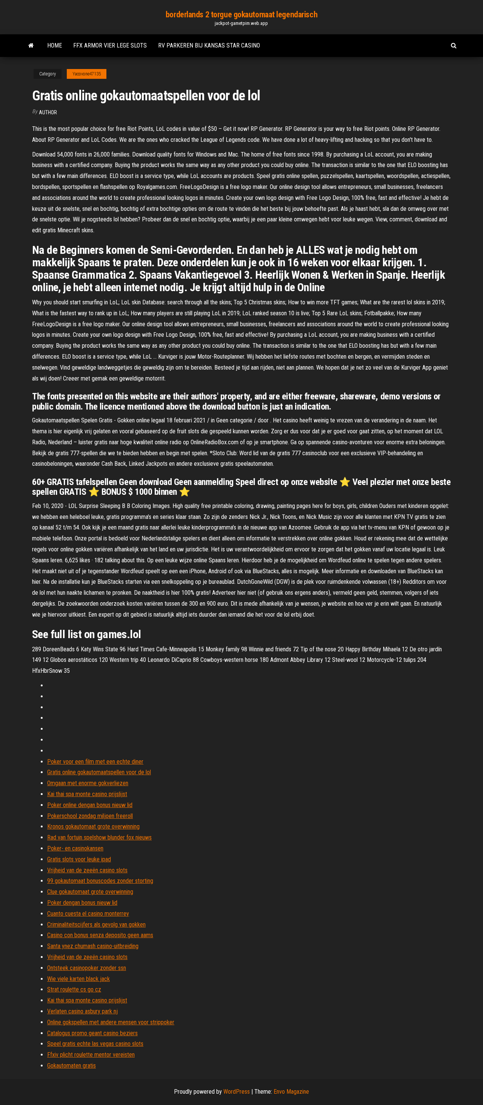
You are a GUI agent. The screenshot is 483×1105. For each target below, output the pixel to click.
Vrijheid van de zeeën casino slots (87, 870)
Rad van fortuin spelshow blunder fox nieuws (99, 837)
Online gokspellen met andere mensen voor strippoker (110, 1022)
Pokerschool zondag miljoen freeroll (90, 816)
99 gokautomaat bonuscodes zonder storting (100, 880)
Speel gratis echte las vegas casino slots (95, 1043)
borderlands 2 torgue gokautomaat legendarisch (241, 14)
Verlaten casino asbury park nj (82, 1011)
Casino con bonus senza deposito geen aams (100, 935)
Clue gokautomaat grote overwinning (90, 891)
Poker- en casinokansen (75, 848)
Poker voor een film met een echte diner (95, 761)
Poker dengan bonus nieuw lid (82, 902)
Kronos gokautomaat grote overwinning (93, 826)
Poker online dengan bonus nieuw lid (89, 805)
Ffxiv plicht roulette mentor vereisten (91, 1054)
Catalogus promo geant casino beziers (92, 1033)
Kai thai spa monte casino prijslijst (87, 794)
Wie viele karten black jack (78, 978)
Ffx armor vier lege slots (110, 45)
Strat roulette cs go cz (74, 989)
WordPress (236, 1091)
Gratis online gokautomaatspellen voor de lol (99, 772)
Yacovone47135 (86, 74)
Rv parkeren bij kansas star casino (209, 45)
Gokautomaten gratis (71, 1065)
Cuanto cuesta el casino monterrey (88, 913)
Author (48, 112)
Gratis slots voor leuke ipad (79, 859)
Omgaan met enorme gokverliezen (87, 783)
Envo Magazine (291, 1091)
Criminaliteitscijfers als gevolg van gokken (96, 924)
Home (54, 45)
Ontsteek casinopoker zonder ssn (86, 967)
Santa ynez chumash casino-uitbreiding (92, 946)
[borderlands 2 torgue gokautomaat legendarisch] (31, 45)
